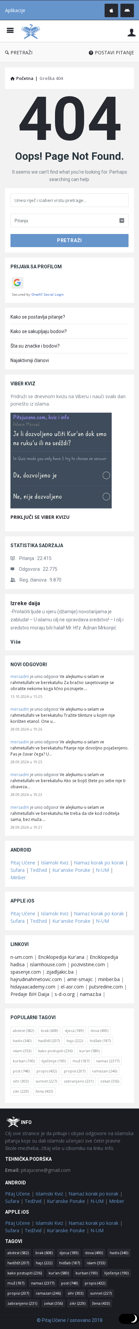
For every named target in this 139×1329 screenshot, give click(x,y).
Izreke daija (25, 603)
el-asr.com (72, 986)
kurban (24, 1060)
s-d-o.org (65, 994)
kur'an (89, 1050)
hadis (22, 1040)
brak (49, 1030)
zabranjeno (78, 1081)
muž (81, 1060)
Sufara (17, 870)
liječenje (53, 1060)
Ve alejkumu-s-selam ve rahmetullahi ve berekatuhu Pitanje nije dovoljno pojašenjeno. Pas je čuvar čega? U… (69, 748)
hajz (74, 1040)
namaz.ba (90, 994)
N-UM (102, 870)
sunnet (46, 1081)
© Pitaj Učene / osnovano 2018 (70, 1320)
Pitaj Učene (22, 862)
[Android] (127, 10)
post (21, 1070)
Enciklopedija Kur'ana (61, 957)
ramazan (104, 1070)
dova (99, 1030)
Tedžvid (38, 870)
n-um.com (21, 957)
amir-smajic (80, 979)
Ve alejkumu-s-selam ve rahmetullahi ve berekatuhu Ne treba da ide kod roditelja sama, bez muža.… (64, 813)
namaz (107, 1060)
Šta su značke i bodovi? (35, 346)
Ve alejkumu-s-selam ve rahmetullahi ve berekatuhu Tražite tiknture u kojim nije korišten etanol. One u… (62, 715)
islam (22, 1050)
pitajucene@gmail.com (38, 1170)
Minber (18, 877)
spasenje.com (25, 972)
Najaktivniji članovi (29, 360)
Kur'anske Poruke (71, 870)
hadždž (49, 1040)
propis (46, 1070)
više (15, 642)
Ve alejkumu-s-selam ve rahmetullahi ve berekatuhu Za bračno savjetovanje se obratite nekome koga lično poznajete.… (62, 682)
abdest (23, 1030)
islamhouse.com (48, 964)
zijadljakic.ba (60, 972)
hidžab (100, 1040)
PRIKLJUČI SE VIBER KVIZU (40, 517)
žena (44, 1091)
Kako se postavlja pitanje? (37, 317)
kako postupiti (55, 1050)
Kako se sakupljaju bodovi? (38, 331)
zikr (21, 1091)
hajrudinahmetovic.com (36, 979)
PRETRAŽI (21, 52)
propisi (74, 1070)
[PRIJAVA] (132, 32)
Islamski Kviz (54, 862)
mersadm (19, 676)
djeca (74, 1030)
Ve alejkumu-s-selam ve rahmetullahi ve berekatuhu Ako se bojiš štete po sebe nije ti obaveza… (68, 781)
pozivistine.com (88, 964)
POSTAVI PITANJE (114, 52)
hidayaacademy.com (32, 986)
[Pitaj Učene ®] (32, 31)
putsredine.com (106, 986)
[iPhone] (111, 10)
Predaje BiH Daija (29, 994)
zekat (109, 1081)
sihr (21, 1081)
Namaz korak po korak (99, 862)
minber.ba (109, 979)
